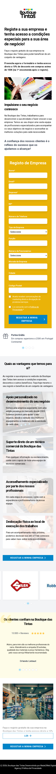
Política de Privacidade (32, 768)
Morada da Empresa (18, 262)
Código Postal (15, 286)
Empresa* (13, 192)
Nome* (12, 171)
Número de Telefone (18, 216)
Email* (12, 181)
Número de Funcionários (20, 251)
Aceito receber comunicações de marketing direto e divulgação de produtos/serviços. (27, 299)
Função (12, 238)
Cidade (12, 273)
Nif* (10, 204)
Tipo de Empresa (16, 227)
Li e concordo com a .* (26, 308)
